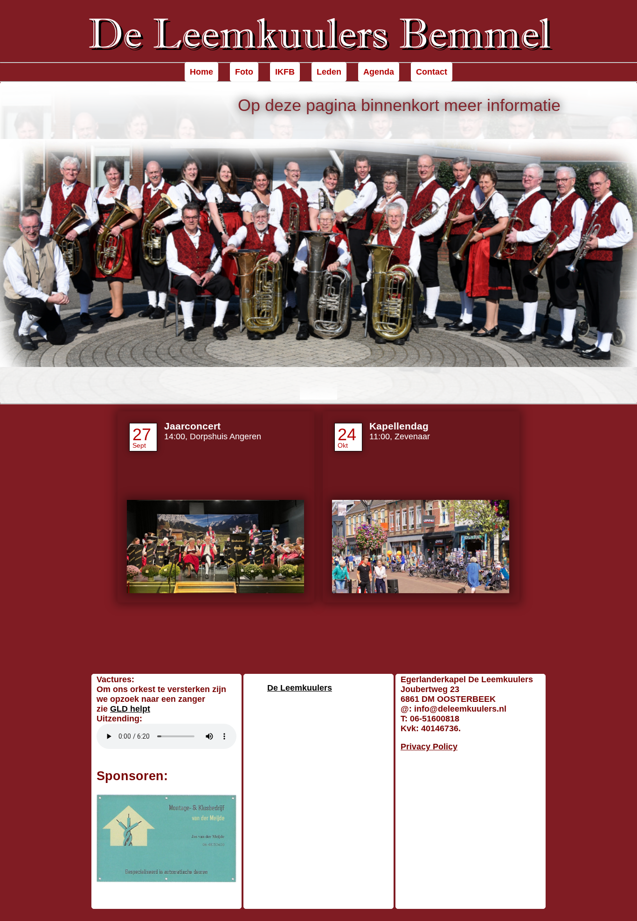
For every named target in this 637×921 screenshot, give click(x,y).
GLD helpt (130, 708)
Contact (431, 71)
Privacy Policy (429, 746)
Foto (244, 71)
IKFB (285, 71)
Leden (329, 71)
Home (201, 71)
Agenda (378, 71)
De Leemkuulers (299, 687)
